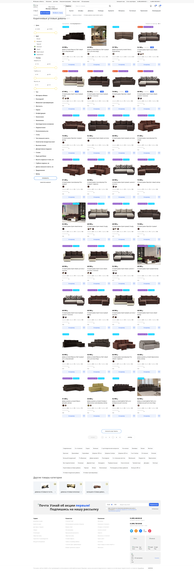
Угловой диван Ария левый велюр (72, 226)
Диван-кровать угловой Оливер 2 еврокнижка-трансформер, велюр (97, 402)
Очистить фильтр (45, 182)
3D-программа (85, 1)
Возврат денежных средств (73, 547)
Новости (100, 533)
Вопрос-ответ (76, 1)
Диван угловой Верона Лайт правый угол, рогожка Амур (98, 50)
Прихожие (143, 11)
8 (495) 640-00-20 (136, 518)
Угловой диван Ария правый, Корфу (122, 226)
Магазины (48, 1)
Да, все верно (45, 13)
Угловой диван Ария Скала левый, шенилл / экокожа (147, 95)
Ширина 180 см (96, 453)
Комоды (101, 11)
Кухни (71, 11)
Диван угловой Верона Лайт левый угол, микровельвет (72, 50)
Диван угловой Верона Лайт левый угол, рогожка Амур (97, 358)
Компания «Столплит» (103, 524)
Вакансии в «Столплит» (104, 535)
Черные (86, 468)
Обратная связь (37, 535)
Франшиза (100, 547)
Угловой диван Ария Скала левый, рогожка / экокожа (97, 269)
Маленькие (132, 458)
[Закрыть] (64, 5)
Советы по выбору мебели (72, 541)
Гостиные (132, 11)
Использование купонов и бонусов (75, 524)
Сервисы (68, 6)
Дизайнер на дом (37, 521)
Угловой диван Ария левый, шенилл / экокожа (123, 269)
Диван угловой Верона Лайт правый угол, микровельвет (73, 358)
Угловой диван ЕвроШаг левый (121, 94)
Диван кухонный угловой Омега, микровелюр (121, 50)
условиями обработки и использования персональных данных (122, 510)
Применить (45, 178)
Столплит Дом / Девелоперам (73, 544)
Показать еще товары (111, 431)
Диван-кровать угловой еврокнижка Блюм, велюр (148, 358)
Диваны (90, 11)
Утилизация (36, 533)
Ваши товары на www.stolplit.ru (106, 544)
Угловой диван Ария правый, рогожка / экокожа (123, 313)
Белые (143, 448)
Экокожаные (103, 468)
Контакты (100, 541)
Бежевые (134, 448)
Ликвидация (156, 11)
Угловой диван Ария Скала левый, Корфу (147, 50)
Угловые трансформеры (90, 472)
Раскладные (105, 458)
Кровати (111, 11)
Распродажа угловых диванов (119, 468)
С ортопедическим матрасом (110, 448)
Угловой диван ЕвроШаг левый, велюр (148, 182)
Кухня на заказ (37, 524)
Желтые (150, 448)
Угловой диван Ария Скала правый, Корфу (72, 95)
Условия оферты (70, 538)
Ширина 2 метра (110, 453)
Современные (67, 448)
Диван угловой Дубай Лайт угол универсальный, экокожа (121, 402)
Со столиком (78, 448)
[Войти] (151, 6)
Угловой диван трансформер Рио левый (147, 139)
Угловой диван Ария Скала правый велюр (97, 313)
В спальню (145, 453)
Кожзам (153, 453)
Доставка (55, 1)
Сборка (35, 530)
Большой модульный (69, 458)
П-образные (82, 458)
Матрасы (122, 11)
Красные (65, 453)
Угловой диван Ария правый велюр (147, 268)
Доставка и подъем (38, 527)
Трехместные (136, 463)
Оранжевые (75, 453)
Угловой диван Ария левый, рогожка (98, 138)
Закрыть (150, 568)
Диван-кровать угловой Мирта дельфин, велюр (71, 402)
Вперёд (130, 437)
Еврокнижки (152, 458)
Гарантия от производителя (40, 538)
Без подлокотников (68, 463)
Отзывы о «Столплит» (103, 527)
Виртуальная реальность (72, 533)
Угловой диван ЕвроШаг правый (147, 226)
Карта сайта (101, 538)
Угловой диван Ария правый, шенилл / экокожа (123, 183)
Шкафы (80, 11)
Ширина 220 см (122, 453)
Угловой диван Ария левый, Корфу (97, 226)
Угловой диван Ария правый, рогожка (123, 138)
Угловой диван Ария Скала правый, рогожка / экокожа (97, 95)
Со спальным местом (119, 458)
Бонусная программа (65, 1)
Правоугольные (112, 463)
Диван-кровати (94, 458)
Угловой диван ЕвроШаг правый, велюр (72, 139)
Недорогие (142, 458)
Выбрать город (58, 13)
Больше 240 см (135, 468)
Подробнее (141, 568)
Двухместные (91, 463)
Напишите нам (121, 1)
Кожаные (80, 463)
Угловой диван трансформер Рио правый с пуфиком (97, 183)
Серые (88, 448)
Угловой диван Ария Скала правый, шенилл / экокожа (72, 313)
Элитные (155, 463)
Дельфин (146, 463)
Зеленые (95, 448)
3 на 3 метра (134, 453)
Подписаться (154, 504)
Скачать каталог (102, 530)
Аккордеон (101, 463)
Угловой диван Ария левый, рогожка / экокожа (73, 269)
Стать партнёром (130, 1)
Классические (125, 463)
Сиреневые (85, 453)
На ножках (125, 448)
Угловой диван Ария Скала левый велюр (147, 313)
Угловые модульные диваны (71, 472)
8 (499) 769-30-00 (155, 1)
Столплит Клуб (69, 521)
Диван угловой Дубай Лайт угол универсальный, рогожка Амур (146, 402)
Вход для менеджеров (39, 541)
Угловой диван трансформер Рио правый (72, 183)
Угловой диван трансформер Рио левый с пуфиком (122, 358)
